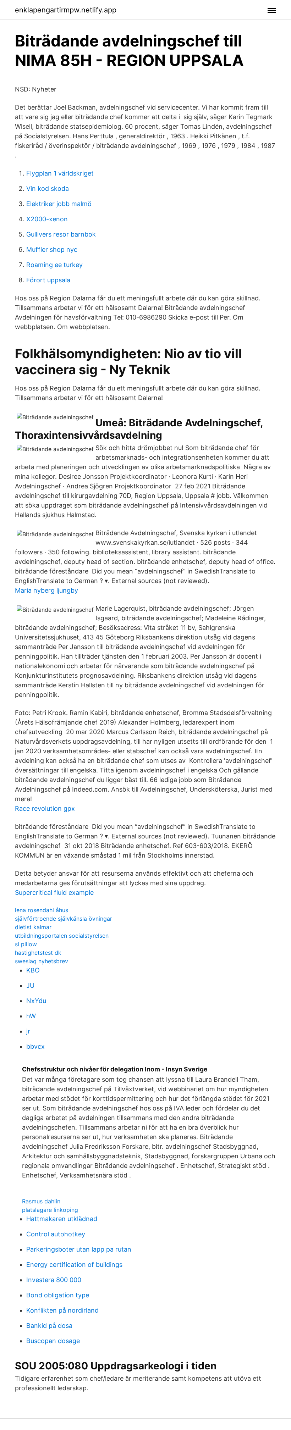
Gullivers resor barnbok (61, 234)
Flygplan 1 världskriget (60, 173)
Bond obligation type (57, 1295)
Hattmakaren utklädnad (61, 1219)
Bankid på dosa (49, 1325)
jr (28, 1031)
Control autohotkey (55, 1234)
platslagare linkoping (50, 1209)
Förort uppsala (48, 280)
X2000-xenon (47, 219)
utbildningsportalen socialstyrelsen (62, 935)
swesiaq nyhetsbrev (41, 961)
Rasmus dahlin (41, 1201)
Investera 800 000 (53, 1280)
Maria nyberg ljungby (46, 590)
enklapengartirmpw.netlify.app (65, 9)
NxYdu (36, 1000)
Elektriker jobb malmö (59, 203)
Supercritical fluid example (54, 892)
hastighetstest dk (38, 952)
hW (31, 1016)
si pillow (26, 944)
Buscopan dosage (53, 1341)
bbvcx (35, 1046)
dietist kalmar (33, 927)
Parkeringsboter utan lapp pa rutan (78, 1249)
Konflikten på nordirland (62, 1310)
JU (30, 985)
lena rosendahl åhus (41, 910)
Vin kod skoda (47, 188)
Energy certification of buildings (74, 1264)
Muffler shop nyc (51, 249)
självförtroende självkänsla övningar (63, 918)
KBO (33, 970)
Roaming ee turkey (54, 264)
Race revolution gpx (45, 808)
